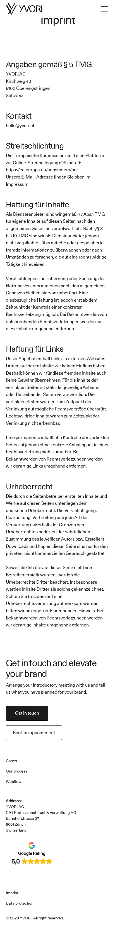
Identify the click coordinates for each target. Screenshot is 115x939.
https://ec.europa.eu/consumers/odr (42, 169)
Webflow (13, 781)
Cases (11, 761)
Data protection (19, 903)
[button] (103, 9)
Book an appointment (34, 732)
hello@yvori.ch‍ (20, 125)
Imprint (12, 893)
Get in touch (27, 713)
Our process (16, 771)
